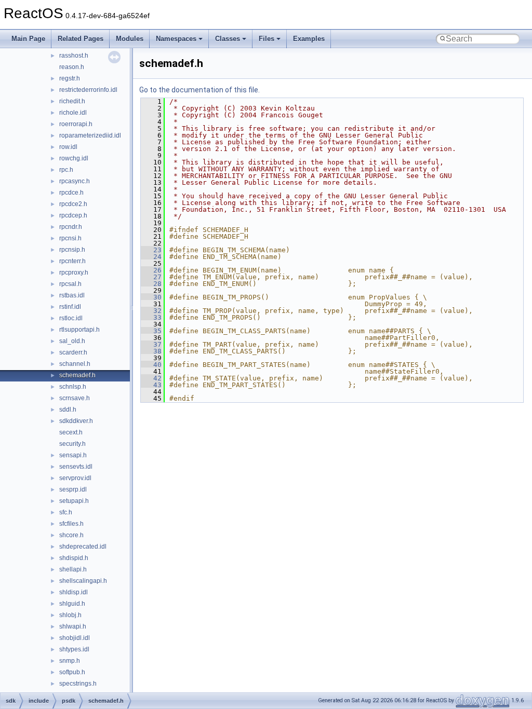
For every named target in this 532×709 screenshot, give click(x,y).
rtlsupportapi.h (79, 329)
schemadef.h (77, 375)
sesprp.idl (73, 489)
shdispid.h (73, 558)
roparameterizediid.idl (90, 135)
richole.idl (73, 112)
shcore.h (71, 535)
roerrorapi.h (75, 124)
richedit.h (72, 101)
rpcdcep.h (73, 215)
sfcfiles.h (71, 523)
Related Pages (80, 39)
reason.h (71, 67)
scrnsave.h (74, 398)
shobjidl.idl (74, 638)
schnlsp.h (72, 386)
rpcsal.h (70, 284)
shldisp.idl (73, 592)
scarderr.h (73, 352)
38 (151, 351)
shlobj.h (70, 615)
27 (151, 277)
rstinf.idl (70, 306)
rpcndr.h (70, 226)
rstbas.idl (72, 295)
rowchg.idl (73, 158)
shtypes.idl (74, 649)
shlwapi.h (72, 626)
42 (151, 378)
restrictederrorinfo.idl (88, 89)
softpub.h (72, 672)
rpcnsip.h (72, 249)
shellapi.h (73, 569)
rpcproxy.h (73, 272)
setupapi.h (74, 501)
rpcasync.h (74, 181)
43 (151, 385)
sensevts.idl (75, 466)
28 (151, 284)
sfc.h (65, 512)
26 (151, 270)
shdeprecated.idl (83, 546)
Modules (129, 39)
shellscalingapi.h (83, 580)
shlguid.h (72, 603)
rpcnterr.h (72, 261)
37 (151, 344)
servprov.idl (75, 478)
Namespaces (176, 39)
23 (151, 250)
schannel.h (74, 363)
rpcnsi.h (70, 238)
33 (151, 317)
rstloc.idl (71, 318)
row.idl (68, 147)
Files (266, 39)
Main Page (28, 39)
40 (151, 365)
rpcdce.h (71, 192)
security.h (72, 443)
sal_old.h (72, 341)
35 (151, 331)
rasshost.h (73, 55)
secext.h (71, 432)
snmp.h (69, 660)
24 (151, 257)
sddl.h (67, 409)
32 (151, 311)
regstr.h (69, 78)
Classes (227, 39)
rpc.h (66, 169)
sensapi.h (73, 455)
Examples (309, 39)
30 (151, 297)
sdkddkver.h (76, 421)
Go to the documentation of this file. (199, 90)
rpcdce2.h (73, 204)
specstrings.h (78, 683)
